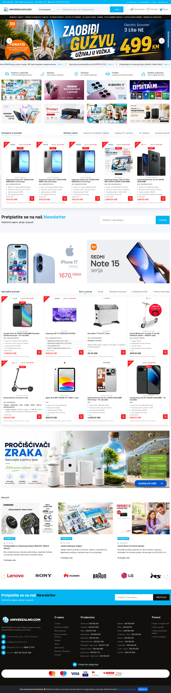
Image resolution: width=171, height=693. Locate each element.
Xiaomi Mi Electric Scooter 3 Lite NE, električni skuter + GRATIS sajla (145, 334)
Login (154, 2)
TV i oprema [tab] (144, 133)
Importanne (85, 634)
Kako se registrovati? (161, 624)
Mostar (120, 638)
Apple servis (59, 648)
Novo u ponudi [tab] (85, 291)
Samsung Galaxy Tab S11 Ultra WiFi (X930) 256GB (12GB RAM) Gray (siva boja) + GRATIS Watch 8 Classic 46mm (85, 182)
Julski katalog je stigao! (14, 546)
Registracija (163, 2)
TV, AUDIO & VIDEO (89, 17)
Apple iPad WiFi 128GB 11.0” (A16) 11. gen (62, 398)
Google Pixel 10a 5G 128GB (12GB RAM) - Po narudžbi (148, 399)
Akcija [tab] (100, 291)
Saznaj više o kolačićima (127, 689)
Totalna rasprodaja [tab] (161, 291)
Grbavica (84, 624)
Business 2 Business (62, 651)
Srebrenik (121, 645)
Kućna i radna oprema (133, 17)
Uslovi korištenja (159, 637)
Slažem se (143, 689)
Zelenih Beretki (86, 642)
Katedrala (84, 638)
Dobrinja (84, 627)
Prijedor (121, 642)
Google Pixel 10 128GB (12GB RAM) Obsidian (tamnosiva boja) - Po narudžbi (21, 334)
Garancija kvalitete (61, 627)
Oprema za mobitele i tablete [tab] (96, 133)
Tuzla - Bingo (123, 649)
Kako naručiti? (158, 627)
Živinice (121, 652)
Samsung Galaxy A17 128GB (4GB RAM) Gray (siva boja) (19, 181)
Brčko (120, 631)
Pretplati (161, 597)
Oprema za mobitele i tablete (36, 17)
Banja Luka (85, 652)
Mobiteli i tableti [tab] (71, 133)
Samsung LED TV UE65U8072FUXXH (60, 333)
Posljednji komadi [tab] (139, 291)
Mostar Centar (86, 649)
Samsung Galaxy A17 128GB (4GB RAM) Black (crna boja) (52, 181)
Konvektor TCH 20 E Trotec (99, 333)
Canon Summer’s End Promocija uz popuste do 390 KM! (140, 547)
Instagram (145, 2)
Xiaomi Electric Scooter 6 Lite (15, 398)
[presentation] (9, 41)
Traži (117, 9)
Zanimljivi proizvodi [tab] (117, 291)
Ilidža (83, 631)
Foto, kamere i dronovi (113, 17)
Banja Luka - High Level (90, 656)
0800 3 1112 (42, 2)
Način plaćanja (60, 631)
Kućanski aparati (57, 17)
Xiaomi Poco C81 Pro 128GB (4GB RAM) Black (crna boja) (150, 181)
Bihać (120, 627)
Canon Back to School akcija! (74, 546)
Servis (56, 644)
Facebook (133, 2)
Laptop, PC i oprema (73, 17)
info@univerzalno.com (25, 2)
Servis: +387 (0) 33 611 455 (60, 2)
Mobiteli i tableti (16, 17)
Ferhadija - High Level (89, 645)
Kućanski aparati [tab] (162, 133)
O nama (57, 624)
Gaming (100, 17)
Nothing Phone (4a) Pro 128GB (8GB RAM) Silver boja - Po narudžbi (105, 399)
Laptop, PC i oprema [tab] (124, 133)
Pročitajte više (10, 558)
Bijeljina (120, 624)
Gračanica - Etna (124, 634)
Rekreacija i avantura (152, 17)
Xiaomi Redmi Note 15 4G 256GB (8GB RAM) (117, 181)
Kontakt (57, 640)
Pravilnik (57, 655)
